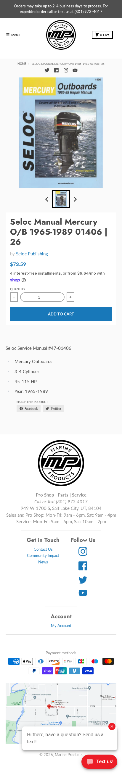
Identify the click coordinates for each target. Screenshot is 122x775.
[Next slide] (75, 199)
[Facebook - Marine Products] (56, 70)
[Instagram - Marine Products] (65, 70)
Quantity (17, 289)
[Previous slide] (47, 199)
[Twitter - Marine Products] (46, 70)
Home (21, 63)
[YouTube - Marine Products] (75, 70)
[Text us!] (99, 762)
